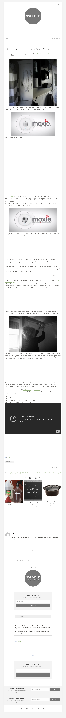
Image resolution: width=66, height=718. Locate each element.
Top (59, 714)
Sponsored (43, 45)
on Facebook (27, 390)
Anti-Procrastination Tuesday (33, 503)
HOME (27, 45)
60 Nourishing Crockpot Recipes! (52, 502)
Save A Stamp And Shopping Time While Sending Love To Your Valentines (17, 473)
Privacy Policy (54, 715)
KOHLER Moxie (9, 196)
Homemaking (34, 45)
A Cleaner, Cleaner (14, 505)
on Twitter (37, 390)
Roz (13, 533)
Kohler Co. (39, 54)
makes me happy (9, 461)
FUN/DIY (21, 45)
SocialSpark (47, 54)
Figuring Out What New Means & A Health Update (48, 473)
